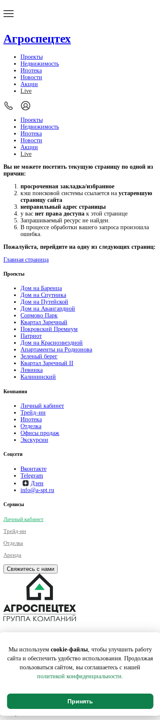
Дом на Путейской (44, 302)
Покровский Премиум (49, 329)
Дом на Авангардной (47, 308)
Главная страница (26, 259)
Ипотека (31, 70)
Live (26, 91)
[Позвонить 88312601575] (8, 106)
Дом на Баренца (41, 288)
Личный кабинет (42, 406)
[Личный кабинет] (25, 106)
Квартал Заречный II (46, 363)
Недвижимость (39, 63)
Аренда (12, 555)
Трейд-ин (14, 531)
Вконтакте (33, 469)
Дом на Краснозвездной (51, 343)
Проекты (31, 57)
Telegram (31, 475)
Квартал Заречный (43, 322)
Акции (29, 84)
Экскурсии (34, 440)
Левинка (31, 370)
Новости (31, 77)
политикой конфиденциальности (79, 676)
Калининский (38, 377)
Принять (80, 701)
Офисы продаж (39, 433)
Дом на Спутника (43, 295)
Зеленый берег (39, 356)
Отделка (30, 426)
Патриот (31, 336)
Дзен (37, 483)
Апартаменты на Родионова (56, 349)
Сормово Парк (39, 315)
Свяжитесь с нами (30, 569)
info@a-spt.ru (37, 490)
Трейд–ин (33, 412)
